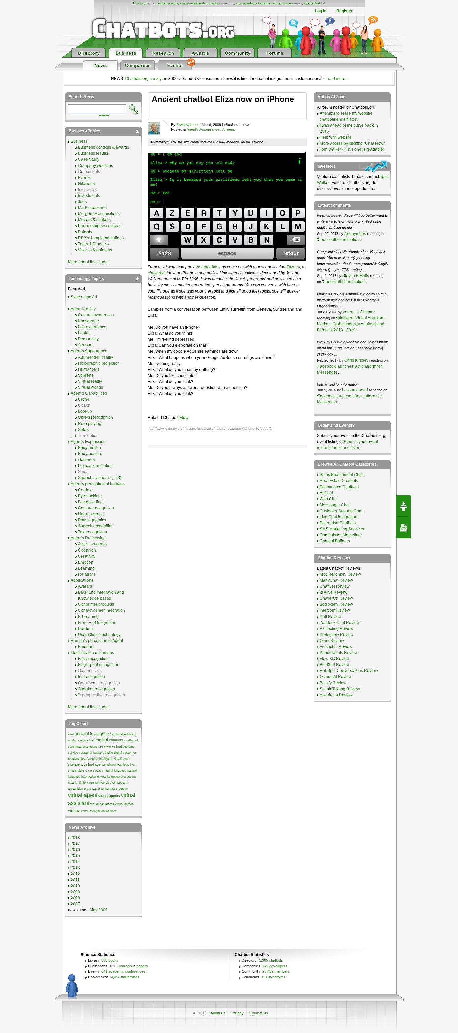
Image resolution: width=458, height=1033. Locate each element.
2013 (75, 867)
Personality (88, 339)
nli (79, 782)
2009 (75, 892)
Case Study (88, 159)
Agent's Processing (88, 538)
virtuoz (74, 810)
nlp (84, 782)
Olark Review (332, 640)
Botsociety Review (336, 604)
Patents (85, 232)
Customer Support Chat (341, 511)
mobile (79, 770)
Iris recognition (91, 676)
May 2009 (99, 910)
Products (86, 628)
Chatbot (139, 3)
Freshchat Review (336, 646)
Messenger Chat (335, 505)
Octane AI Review (336, 676)
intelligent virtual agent (114, 758)
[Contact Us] (403, 527)
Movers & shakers (94, 219)
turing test (108, 788)
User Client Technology (99, 634)
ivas (119, 764)
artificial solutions (124, 734)
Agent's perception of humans (98, 483)
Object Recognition (95, 417)
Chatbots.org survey (143, 78)
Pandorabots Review (339, 652)
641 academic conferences (123, 971)
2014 (75, 861)
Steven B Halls (355, 275)
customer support (91, 752)
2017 (75, 843)
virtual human (282, 3)
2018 (75, 837)
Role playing (89, 423)
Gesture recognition (96, 508)
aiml (71, 734)
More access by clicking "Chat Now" (352, 143)
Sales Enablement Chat (341, 474)
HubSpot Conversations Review (349, 670)
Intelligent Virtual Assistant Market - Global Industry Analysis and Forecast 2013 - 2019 (350, 324)
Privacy (237, 1013)
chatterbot (312, 3)
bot (91, 740)
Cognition (87, 550)
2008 (75, 898)
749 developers (274, 966)
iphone (111, 764)
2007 (75, 904)
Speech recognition (96, 526)
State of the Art (84, 297)
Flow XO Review (335, 658)
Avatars (85, 586)
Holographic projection (99, 363)
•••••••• (104, 114)
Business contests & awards (103, 147)
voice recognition (93, 811)
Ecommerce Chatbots (339, 487)
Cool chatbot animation (339, 239)
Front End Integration (97, 622)
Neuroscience (91, 514)
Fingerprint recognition (98, 664)
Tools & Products (93, 244)
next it (72, 782)
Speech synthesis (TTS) (99, 477)
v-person (122, 788)
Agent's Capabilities (89, 393)
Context (85, 490)
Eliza (183, 417)
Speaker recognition (96, 689)
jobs (126, 764)
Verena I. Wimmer (359, 312)
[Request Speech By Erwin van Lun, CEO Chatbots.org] (403, 506)
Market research (93, 207)
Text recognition (92, 532)
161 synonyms (273, 977)
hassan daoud (355, 390)
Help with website (336, 137)
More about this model (88, 262)
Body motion (89, 447)
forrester (92, 758)
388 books (109, 960)
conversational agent (82, 746)
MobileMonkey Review (340, 574)
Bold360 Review (335, 664)
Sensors (85, 345)
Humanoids (88, 369)
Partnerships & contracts (100, 225)
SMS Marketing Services (342, 529)
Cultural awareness (96, 315)
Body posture (90, 453)
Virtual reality (90, 381)
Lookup (85, 411)
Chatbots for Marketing (340, 535)
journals (125, 966)
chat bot (214, 3)
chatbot (101, 740)
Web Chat (329, 499)
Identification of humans (92, 652)
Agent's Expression (88, 441)
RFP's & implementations (101, 238)
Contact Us (258, 1013)
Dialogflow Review (337, 634)
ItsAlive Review (333, 592)
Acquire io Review (336, 695)
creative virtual (110, 746)
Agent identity (83, 309)
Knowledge (88, 321)
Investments (89, 195)
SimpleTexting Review (340, 689)
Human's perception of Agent (97, 640)
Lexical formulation (95, 465)
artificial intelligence (93, 734)
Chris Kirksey (356, 360)
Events (84, 177)
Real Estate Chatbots (339, 480)
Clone (83, 399)
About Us (218, 1013)
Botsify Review (333, 683)
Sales (83, 429)
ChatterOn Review (336, 598)
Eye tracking (89, 496)
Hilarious (86, 183)
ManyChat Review (336, 580)
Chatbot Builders (335, 541)
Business (79, 141)
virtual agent (82, 795)
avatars (83, 740)
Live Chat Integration (338, 517)
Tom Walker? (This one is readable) (352, 149)
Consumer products (96, 604)
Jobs (82, 201)
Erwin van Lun (187, 125)
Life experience (92, 327)
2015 (75, 855)
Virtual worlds (90, 387)
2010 (75, 886)
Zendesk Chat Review (340, 622)
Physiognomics (92, 520)
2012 (75, 873)
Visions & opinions (95, 250)
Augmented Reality (95, 357)
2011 (75, 880)
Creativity (86, 556)
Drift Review (331, 616)
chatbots (116, 740)
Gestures (86, 459)
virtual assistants (193, 3)
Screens (228, 129)
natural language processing (116, 776)
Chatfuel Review (335, 586)
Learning (86, 568)
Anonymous (355, 233)
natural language (115, 770)
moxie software (94, 770)
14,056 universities (124, 977)
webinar (111, 811)
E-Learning (88, 616)
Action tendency (92, 544)
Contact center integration (101, 610)
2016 (75, 849)
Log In (320, 11)
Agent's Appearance (203, 129)
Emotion (85, 562)
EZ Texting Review (336, 628)
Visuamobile (206, 267)
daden (109, 752)
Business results (93, 153)
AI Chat (326, 493)
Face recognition (93, 658)
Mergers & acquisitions (99, 213)
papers (142, 966)
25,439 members (276, 971)
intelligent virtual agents (87, 764)
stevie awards (92, 788)
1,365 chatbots (271, 960)
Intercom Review (335, 610)
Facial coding (90, 502)
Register (344, 11)
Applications (82, 580)
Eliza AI (293, 267)
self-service (103, 782)
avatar (72, 740)
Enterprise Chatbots (338, 523)
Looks (83, 333)
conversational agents (253, 3)
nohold (90, 782)
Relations (87, 574)
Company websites (95, 165)
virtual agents (167, 3)
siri (114, 782)
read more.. (337, 78)
